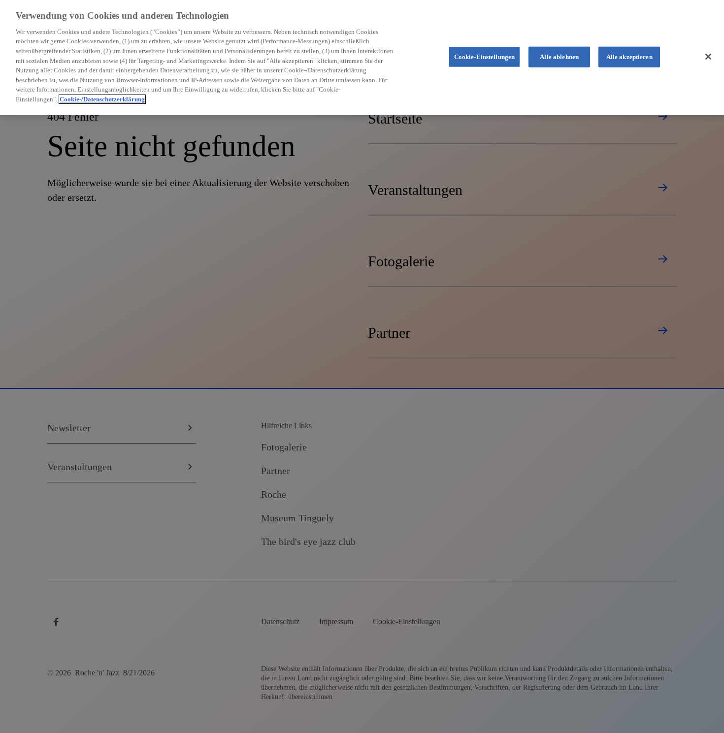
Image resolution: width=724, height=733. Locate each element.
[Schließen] (708, 56)
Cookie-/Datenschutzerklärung (102, 99)
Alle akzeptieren (629, 57)
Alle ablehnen (559, 57)
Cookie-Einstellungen (484, 57)
